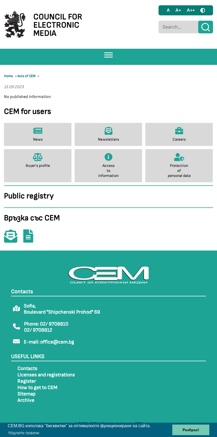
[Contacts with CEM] (13, 239)
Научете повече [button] (23, 433)
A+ (178, 10)
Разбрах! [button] (191, 430)
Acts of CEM (26, 76)
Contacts (27, 368)
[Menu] (108, 54)
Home (8, 76)
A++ (191, 10)
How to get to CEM (37, 388)
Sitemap (26, 394)
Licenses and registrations (46, 375)
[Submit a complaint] (31, 239)
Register (26, 381)
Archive (25, 400)
